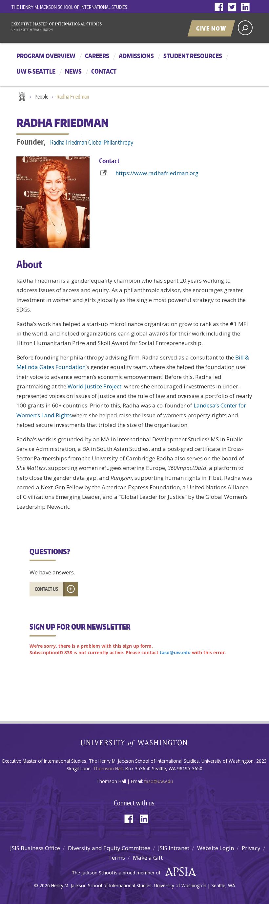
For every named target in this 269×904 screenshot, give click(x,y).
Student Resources (192, 56)
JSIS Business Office (35, 848)
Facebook (220, 7)
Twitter (233, 7)
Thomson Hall (108, 768)
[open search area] (245, 27)
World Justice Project (94, 386)
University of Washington (135, 745)
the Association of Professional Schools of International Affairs (179, 871)
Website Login (215, 848)
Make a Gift (148, 857)
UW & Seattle (35, 71)
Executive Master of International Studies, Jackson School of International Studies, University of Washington (60, 27)
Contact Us (46, 589)
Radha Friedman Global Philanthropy (91, 142)
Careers (97, 56)
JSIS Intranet (173, 848)
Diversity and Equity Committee (109, 848)
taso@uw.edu (158, 781)
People (41, 96)
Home (21, 97)
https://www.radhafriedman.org (156, 173)
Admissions (136, 56)
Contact (103, 71)
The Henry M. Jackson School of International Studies (69, 7)
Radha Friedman (72, 96)
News (73, 71)
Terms (116, 857)
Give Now (211, 28)
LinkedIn (247, 7)
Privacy (251, 848)
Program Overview (45, 56)
